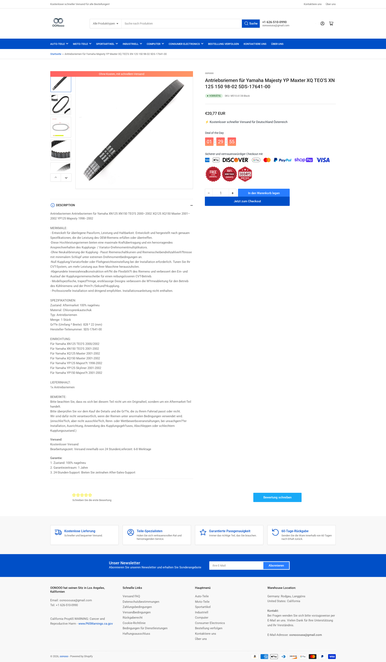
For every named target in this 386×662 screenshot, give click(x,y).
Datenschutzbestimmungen (141, 602)
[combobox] (191, 23)
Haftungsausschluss (136, 633)
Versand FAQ (131, 596)
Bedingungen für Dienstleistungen (145, 628)
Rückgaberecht (133, 617)
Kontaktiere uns (313, 4)
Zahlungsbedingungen (137, 607)
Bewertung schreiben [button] (277, 497)
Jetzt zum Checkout (247, 204)
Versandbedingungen (137, 612)
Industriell (131, 43)
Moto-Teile (80, 43)
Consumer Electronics (184, 43)
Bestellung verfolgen (223, 43)
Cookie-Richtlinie (134, 623)
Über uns (331, 4)
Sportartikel (105, 43)
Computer (153, 43)
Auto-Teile (57, 43)
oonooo (209, 73)
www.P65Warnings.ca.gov (95, 623)
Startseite (55, 53)
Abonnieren (276, 565)
